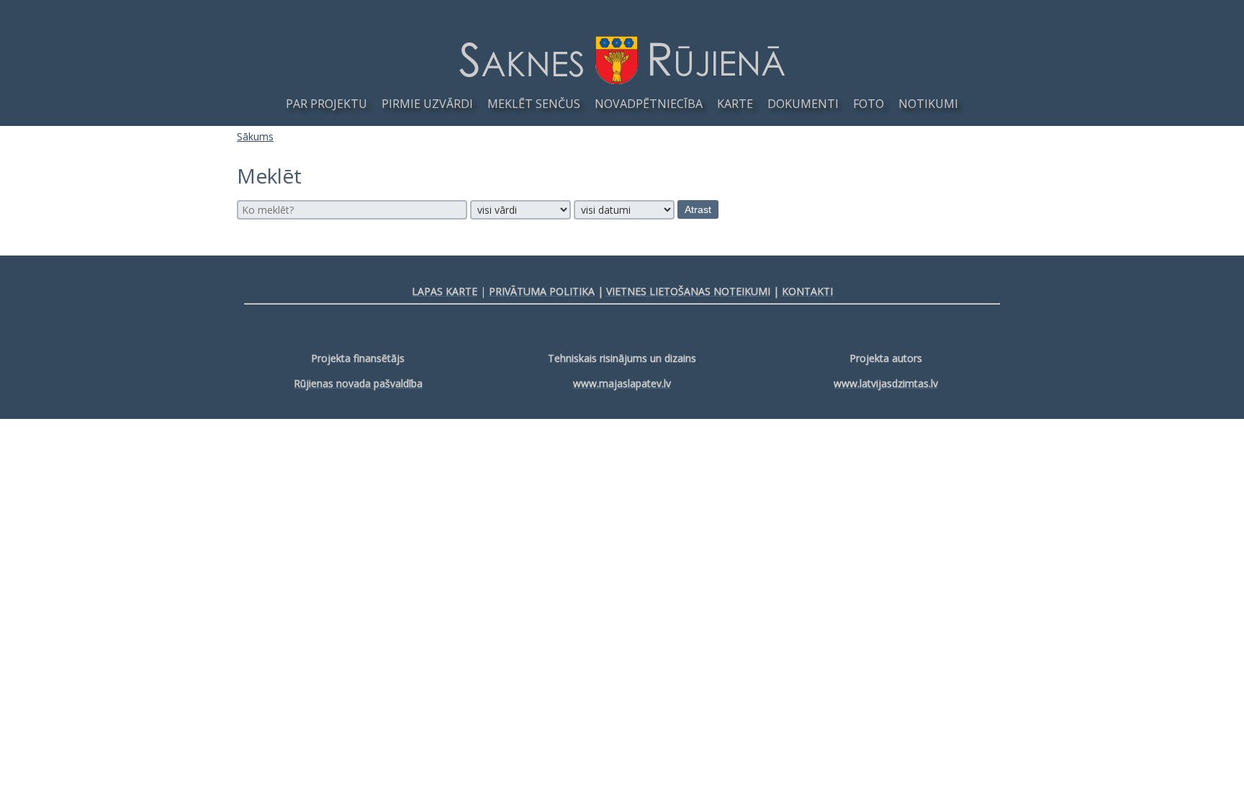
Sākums (255, 136)
